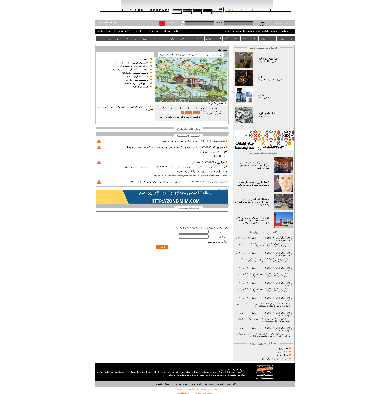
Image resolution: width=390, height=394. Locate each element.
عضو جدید (185, 227)
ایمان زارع (283, 348)
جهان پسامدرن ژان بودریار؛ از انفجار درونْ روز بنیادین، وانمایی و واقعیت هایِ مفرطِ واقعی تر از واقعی (252, 220)
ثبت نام (167, 31)
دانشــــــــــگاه (231, 38)
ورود (228, 384)
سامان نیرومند (281, 355)
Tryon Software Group (202, 393)
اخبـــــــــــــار (123, 38)
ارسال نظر (217, 55)
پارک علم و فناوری (266, 113)
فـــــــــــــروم (267, 38)
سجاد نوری (263, 116)
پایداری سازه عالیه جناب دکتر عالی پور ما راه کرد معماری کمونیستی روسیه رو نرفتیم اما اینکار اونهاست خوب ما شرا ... (264, 275)
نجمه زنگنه (222, 50)
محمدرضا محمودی (266, 79)
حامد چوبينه (219, 141)
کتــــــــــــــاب (159, 38)
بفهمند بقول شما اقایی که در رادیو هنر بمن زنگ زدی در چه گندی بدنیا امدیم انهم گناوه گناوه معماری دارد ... (263, 320)
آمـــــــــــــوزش (213, 38)
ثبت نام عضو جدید (279, 23)
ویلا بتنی (246, 268)
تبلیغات (100, 31)
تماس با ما (153, 31)
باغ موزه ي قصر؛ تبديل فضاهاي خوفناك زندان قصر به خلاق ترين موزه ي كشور (254, 165)
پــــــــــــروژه (286, 38)
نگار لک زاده (264, 61)
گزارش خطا (180, 55)
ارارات (261, 95)
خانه (176, 31)
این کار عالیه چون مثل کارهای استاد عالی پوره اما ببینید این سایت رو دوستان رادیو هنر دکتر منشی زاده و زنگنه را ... (263, 305)
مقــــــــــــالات (249, 38)
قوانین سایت (123, 31)
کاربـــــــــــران (177, 38)
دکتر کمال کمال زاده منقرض (277, 237)
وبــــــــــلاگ (104, 38)
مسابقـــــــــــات (195, 38)
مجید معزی (283, 352)
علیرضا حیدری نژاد (216, 182)
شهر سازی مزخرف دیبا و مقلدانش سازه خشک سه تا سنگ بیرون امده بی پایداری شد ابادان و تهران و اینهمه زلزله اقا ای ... (263, 335)
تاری (260, 77)
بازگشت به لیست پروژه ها (199, 55)
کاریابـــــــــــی (141, 38)
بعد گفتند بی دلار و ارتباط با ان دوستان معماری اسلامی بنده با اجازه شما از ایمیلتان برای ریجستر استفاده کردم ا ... (264, 245)
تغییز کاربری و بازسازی (268, 58)
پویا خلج (262, 98)
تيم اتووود (220, 162)
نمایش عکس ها (215, 103)
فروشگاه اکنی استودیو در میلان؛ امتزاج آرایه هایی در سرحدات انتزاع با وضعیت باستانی (252, 202)
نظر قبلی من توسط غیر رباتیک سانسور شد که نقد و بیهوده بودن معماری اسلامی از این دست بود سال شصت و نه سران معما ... (265, 260)
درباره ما (139, 31)
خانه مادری (245, 313)
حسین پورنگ (219, 147)
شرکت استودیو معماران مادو (275, 358)
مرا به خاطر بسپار (215, 242)
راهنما (109, 31)
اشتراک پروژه (166, 54)
